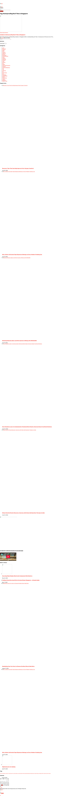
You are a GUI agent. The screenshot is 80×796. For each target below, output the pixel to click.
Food (3, 61)
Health (3, 64)
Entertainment (5, 56)
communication (20, 773)
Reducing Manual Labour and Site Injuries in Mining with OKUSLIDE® (19, 340)
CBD (3, 51)
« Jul (1, 787)
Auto (3, 47)
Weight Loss (4, 81)
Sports (3, 76)
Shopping (4, 74)
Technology (4, 77)
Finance (3, 60)
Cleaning (4, 53)
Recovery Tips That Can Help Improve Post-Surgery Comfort (18, 168)
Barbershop (32, 773)
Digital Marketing (27, 773)
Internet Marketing (6, 67)
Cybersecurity (11, 773)
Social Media (4, 75)
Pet (3, 71)
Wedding (4, 80)
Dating (3, 54)
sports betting (15, 773)
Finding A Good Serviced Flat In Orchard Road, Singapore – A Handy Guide (20, 580)
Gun (3, 63)
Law (3, 69)
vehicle (35, 773)
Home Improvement (4, 32)
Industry (4, 66)
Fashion (3, 58)
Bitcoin (38, 773)
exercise (7, 773)
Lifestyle (4, 70)
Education (4, 55)
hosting (49, 773)
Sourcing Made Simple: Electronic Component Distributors (17, 576)
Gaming (3, 62)
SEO (42, 773)
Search (1, 11)
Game (47, 773)
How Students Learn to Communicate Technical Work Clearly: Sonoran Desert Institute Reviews (27, 426)
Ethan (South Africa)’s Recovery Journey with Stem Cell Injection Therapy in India (23, 512)
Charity (3, 52)
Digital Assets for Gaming (8, 766)
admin (2, 37)
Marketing (3, 773)
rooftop (45, 773)
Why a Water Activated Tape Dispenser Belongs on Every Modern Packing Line (22, 254)
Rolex (24, 773)
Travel (3, 78)
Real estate (4, 72)
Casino (3, 49)
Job (3, 68)
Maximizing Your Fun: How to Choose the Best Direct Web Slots (18, 666)
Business (4, 48)
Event (3, 57)
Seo (3, 73)
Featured (4, 59)
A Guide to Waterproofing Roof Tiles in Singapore (12, 34)
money (1, 773)
